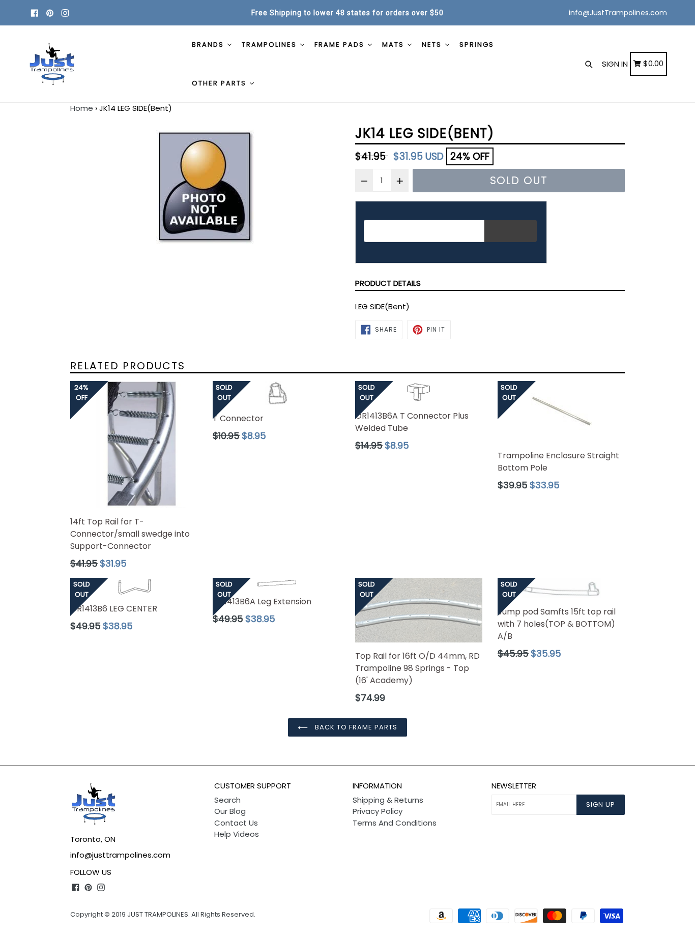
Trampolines (270, 44)
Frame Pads (340, 44)
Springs (476, 44)
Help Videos (236, 834)
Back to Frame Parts (355, 727)
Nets (433, 44)
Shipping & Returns (388, 800)
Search (227, 800)
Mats (394, 44)
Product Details (388, 283)
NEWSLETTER (513, 785)
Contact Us (236, 822)
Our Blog (230, 811)
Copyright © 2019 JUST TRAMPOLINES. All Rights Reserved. (162, 914)
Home (81, 108)
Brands (209, 44)
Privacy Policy (377, 811)
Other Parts (220, 83)
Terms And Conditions (395, 822)
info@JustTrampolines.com (618, 13)
